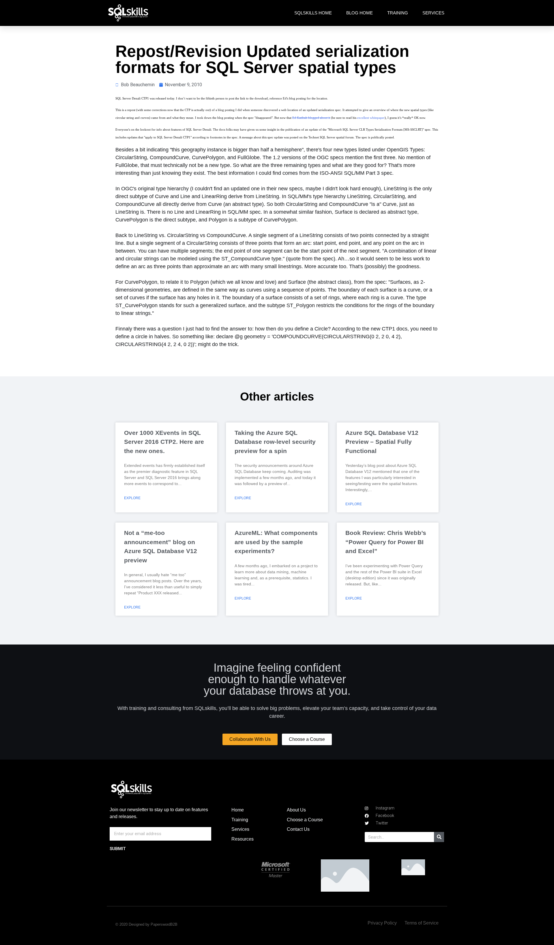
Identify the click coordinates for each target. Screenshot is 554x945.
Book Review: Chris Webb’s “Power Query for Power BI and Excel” (385, 541)
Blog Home (359, 12)
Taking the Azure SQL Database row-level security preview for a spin (275, 441)
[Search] (439, 837)
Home (237, 809)
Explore (132, 498)
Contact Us (298, 829)
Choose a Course (305, 819)
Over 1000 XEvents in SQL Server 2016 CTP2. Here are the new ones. (164, 441)
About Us (296, 809)
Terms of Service (422, 922)
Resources (242, 839)
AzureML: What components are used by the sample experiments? (276, 541)
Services (433, 12)
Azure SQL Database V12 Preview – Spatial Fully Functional (381, 441)
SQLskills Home (313, 12)
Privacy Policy (382, 922)
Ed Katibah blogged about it (311, 117)
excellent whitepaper (371, 117)
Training (397, 12)
